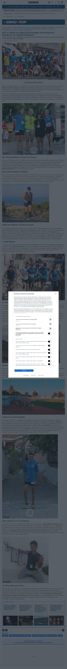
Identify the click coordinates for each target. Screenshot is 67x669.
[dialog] (33, 334)
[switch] (49, 319)
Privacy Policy (41, 375)
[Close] (56, 294)
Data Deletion (26, 375)
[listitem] (33, 316)
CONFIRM (24, 370)
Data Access (33, 375)
